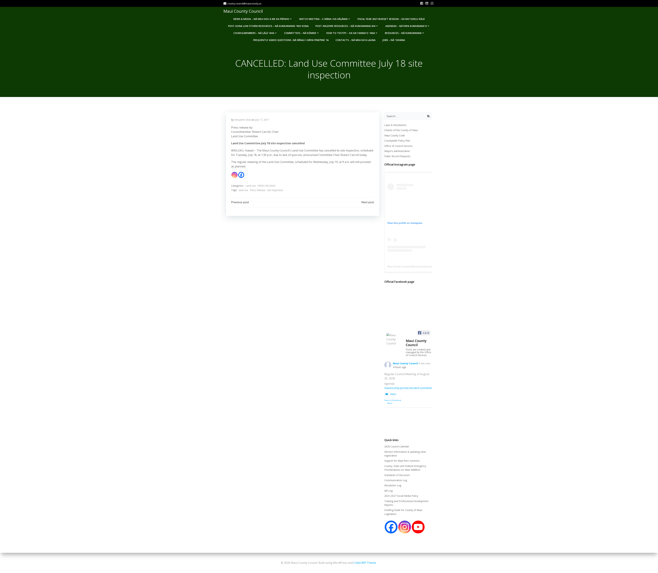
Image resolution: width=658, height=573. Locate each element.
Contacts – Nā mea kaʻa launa (355, 40)
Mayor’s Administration (397, 151)
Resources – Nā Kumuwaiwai (403, 33)
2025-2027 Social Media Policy (401, 495)
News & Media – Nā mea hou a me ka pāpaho (261, 19)
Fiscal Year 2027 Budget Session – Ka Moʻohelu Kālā (391, 19)
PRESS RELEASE (266, 185)
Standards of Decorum (397, 475)
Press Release (257, 190)
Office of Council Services (398, 146)
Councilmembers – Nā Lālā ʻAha (253, 33)
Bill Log (388, 490)
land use (243, 190)
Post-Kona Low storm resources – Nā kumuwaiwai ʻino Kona (268, 26)
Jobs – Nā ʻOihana (393, 40)
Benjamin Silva (242, 119)
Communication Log (395, 480)
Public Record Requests (397, 156)
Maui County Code (394, 135)
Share (389, 403)
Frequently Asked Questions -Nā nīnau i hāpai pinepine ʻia (291, 40)
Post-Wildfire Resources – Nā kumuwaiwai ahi (345, 26)
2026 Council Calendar (396, 446)
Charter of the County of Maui (401, 130)
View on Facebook (392, 400)
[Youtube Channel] (418, 527)
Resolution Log (392, 485)
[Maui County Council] (394, 339)
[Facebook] (241, 175)
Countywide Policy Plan (397, 140)
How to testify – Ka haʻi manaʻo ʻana (350, 33)
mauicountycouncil (424, 266)
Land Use (250, 185)
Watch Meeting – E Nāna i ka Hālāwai (323, 19)
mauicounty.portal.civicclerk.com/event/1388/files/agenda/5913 (424, 388)
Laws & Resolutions (395, 125)
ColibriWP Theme (365, 563)
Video (393, 394)
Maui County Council (243, 11)
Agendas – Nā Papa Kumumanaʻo (406, 26)
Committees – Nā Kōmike (300, 33)
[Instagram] (234, 175)
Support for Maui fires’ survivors (402, 460)
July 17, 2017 (262, 119)
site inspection (275, 190)
